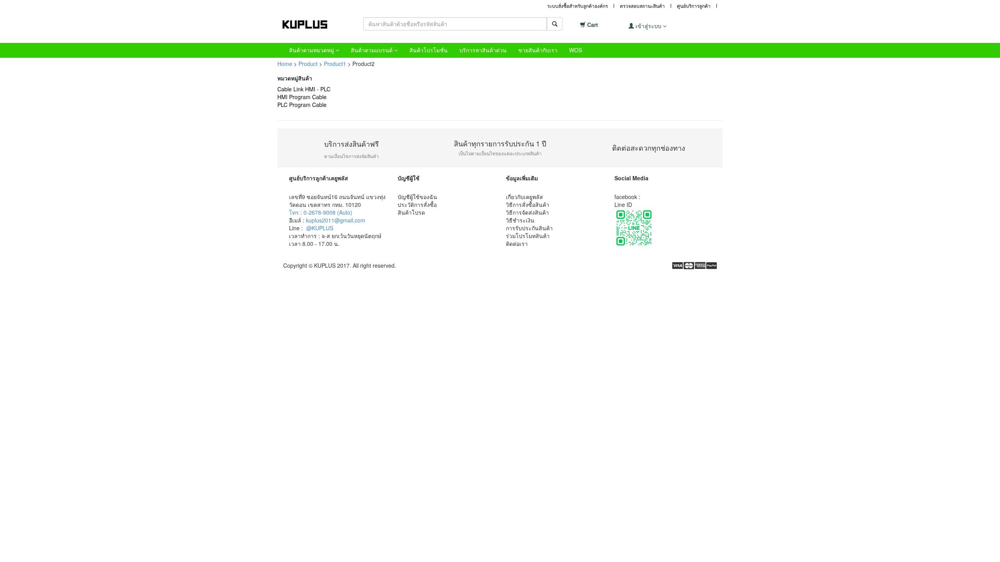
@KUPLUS (319, 228)
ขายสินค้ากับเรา (537, 50)
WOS (575, 50)
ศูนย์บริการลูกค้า (694, 5)
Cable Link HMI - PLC (303, 89)
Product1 (335, 64)
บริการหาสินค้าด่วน (483, 50)
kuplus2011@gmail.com (335, 220)
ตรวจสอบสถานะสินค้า (642, 5)
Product (308, 64)
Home (284, 64)
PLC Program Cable (302, 104)
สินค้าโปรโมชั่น (428, 50)
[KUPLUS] (310, 24)
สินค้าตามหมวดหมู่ (312, 50)
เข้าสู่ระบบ (648, 26)
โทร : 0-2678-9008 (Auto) (320, 212)
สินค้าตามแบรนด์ (372, 50)
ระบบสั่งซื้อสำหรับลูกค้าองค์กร (577, 5)
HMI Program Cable (302, 97)
